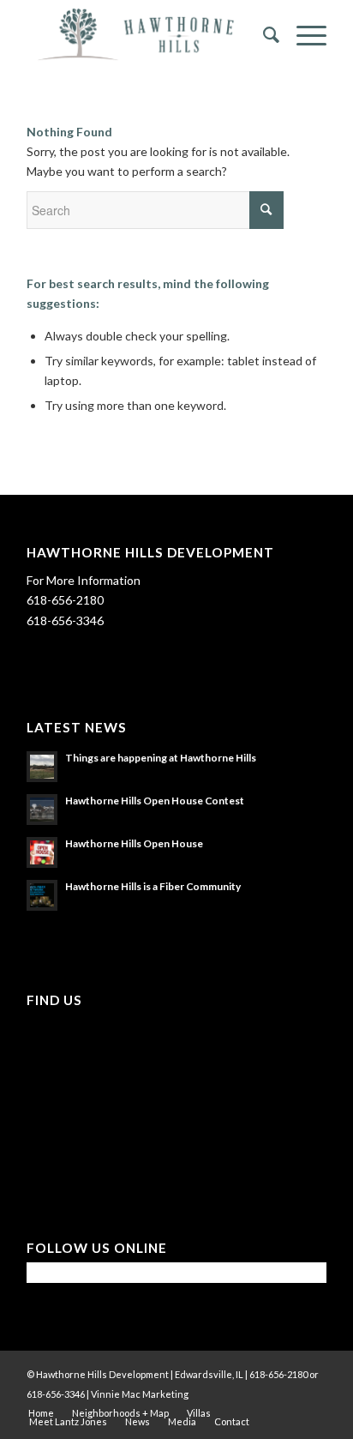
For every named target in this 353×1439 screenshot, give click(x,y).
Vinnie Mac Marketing (139, 1394)
